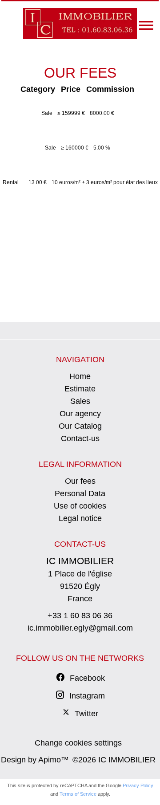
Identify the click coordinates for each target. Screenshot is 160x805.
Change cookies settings (78, 742)
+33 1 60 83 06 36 (80, 615)
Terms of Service (78, 794)
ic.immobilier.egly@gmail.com (80, 627)
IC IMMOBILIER (80, 561)
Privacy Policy (138, 785)
